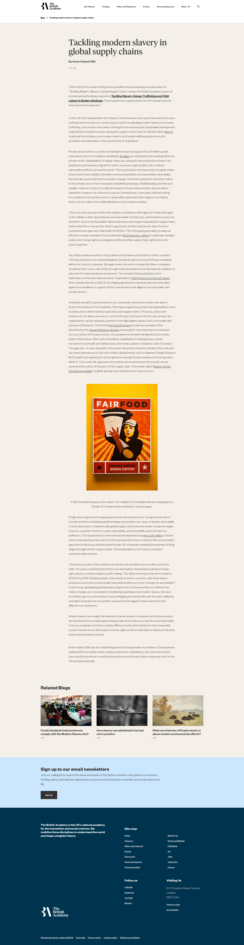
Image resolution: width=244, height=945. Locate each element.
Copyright (80, 937)
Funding (106, 6)
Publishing (172, 846)
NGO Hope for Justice (136, 235)
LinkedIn (129, 887)
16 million (124, 156)
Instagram (129, 892)
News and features (165, 6)
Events (146, 6)
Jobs (170, 856)
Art (169, 851)
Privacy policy (94, 937)
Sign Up (48, 794)
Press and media (132, 867)
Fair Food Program (119, 325)
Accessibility (172, 909)
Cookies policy (110, 937)
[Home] (51, 6)
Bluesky (128, 903)
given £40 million (152, 535)
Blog (43, 17)
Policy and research (134, 846)
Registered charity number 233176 (57, 937)
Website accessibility (130, 937)
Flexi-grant (130, 856)
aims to (169, 131)
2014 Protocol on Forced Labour (151, 278)
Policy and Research (126, 6)
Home (127, 835)
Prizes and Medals (176, 840)
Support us (173, 835)
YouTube (129, 897)
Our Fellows (89, 6)
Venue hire (173, 861)
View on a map (173, 904)
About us (129, 840)
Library (171, 867)
